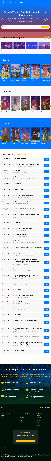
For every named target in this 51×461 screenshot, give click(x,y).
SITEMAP (21, 420)
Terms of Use (43, 452)
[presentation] (45, 37)
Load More (25, 356)
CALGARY (38, 420)
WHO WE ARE (21, 415)
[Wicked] (35, 134)
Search (45, 26)
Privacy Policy (48, 452)
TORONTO (38, 415)
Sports (10, 2)
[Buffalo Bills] (45, 71)
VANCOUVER (39, 417)
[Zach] (35, 103)
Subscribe (25, 441)
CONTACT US (21, 422)
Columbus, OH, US (20, 154)
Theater (21, 2)
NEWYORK (38, 425)
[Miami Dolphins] (5, 71)
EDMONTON (38, 422)
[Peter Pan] (25, 134)
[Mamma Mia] (15, 134)
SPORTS (2, 417)
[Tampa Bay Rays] (35, 71)
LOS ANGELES (39, 427)
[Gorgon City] (45, 103)
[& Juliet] (45, 134)
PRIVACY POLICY (22, 417)
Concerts (15, 2)
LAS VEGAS (38, 428)
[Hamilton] (5, 134)
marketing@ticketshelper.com (46, 407)
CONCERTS (2, 415)
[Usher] (25, 103)
